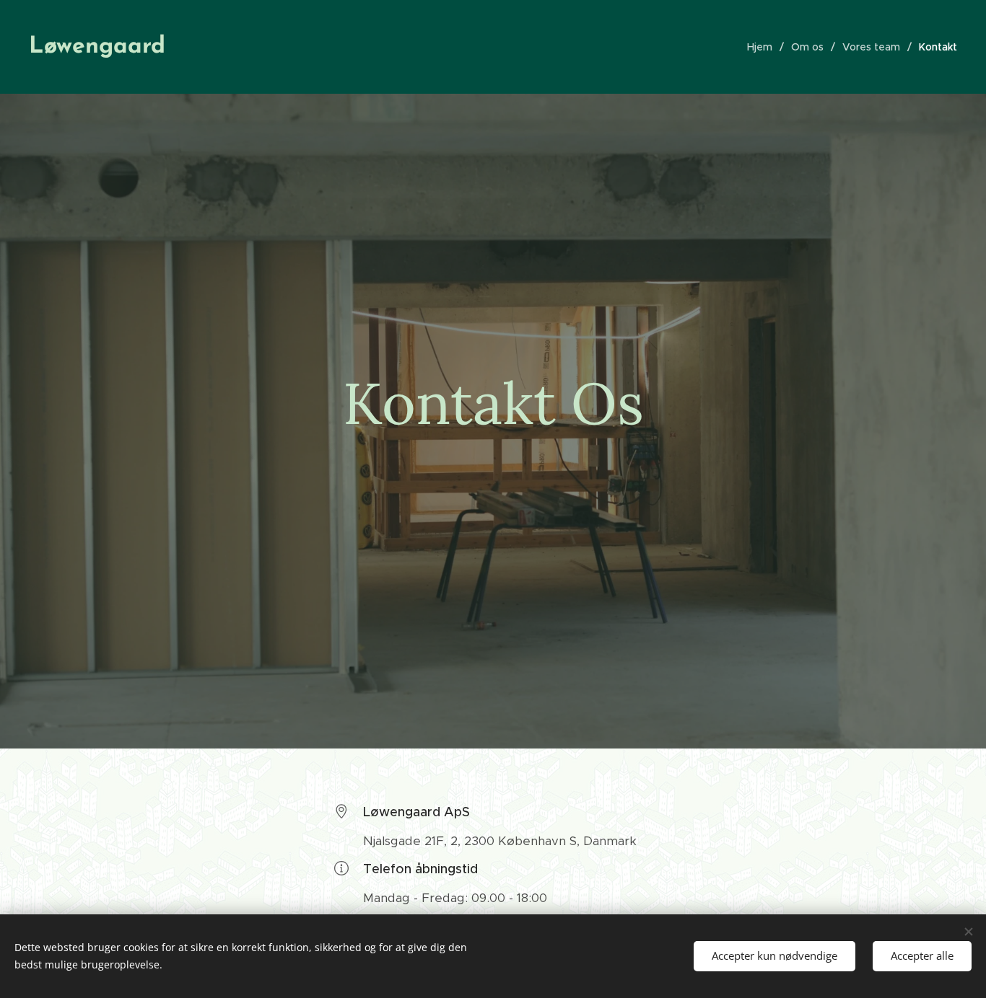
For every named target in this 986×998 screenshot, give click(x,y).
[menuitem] (763, 47)
